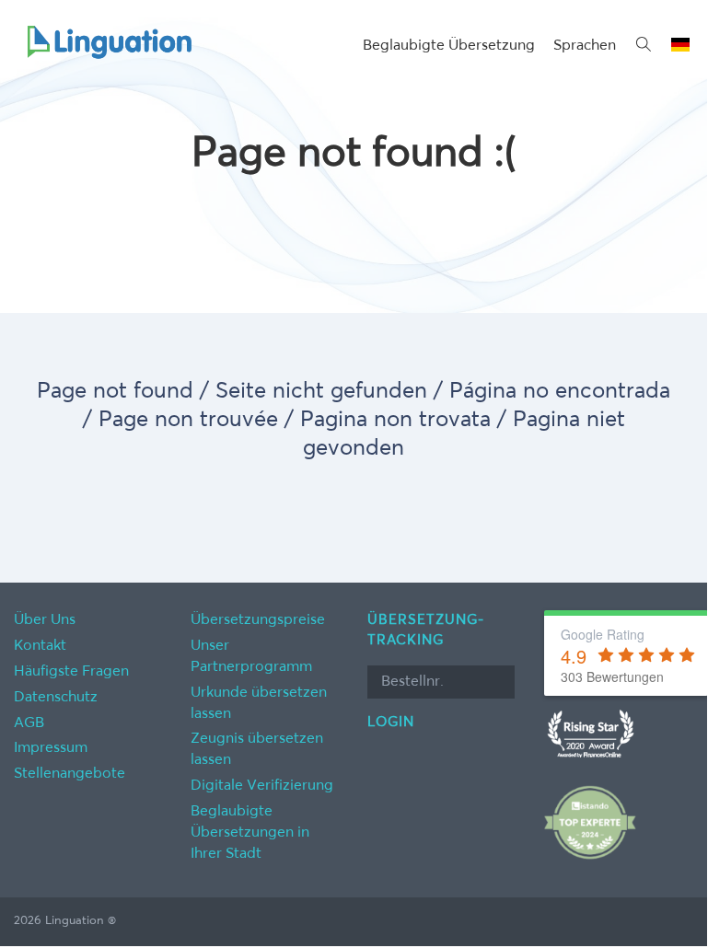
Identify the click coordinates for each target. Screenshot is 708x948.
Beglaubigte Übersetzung (449, 46)
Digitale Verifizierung (262, 786)
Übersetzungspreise (258, 620)
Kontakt (40, 646)
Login (390, 722)
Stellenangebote (69, 774)
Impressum (50, 748)
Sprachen (584, 46)
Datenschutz (56, 697)
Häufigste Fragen (71, 672)
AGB (29, 723)
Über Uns (44, 620)
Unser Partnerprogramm (251, 657)
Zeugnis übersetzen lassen (257, 750)
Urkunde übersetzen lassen (259, 704)
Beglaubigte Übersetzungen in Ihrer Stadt (250, 832)
